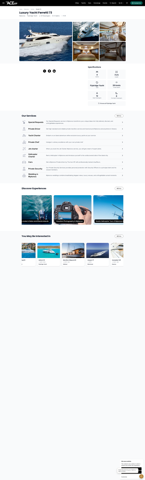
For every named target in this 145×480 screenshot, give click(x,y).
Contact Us (137, 3)
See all (119, 116)
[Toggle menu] (3, 3)
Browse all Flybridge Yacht (107, 103)
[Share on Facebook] (49, 71)
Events (105, 3)
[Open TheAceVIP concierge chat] (141, 476)
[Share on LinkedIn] (54, 71)
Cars (89, 3)
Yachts (83, 3)
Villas (77, 3)
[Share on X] (44, 71)
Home (20, 9)
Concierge (97, 3)
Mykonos (26, 9)
